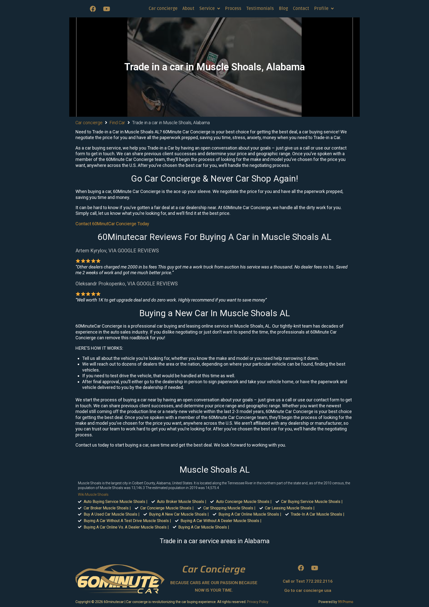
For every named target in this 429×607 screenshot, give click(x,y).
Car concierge (89, 122)
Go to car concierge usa (307, 590)
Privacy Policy (257, 602)
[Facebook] (93, 8)
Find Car (117, 122)
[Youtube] (106, 8)
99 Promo (345, 602)
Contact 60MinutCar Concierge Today (112, 223)
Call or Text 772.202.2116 (308, 581)
